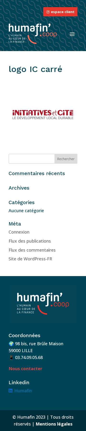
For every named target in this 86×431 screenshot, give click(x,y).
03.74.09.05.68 (29, 357)
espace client (63, 11)
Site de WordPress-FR (30, 259)
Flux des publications (30, 241)
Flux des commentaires (32, 250)
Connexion (19, 232)
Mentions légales (54, 424)
